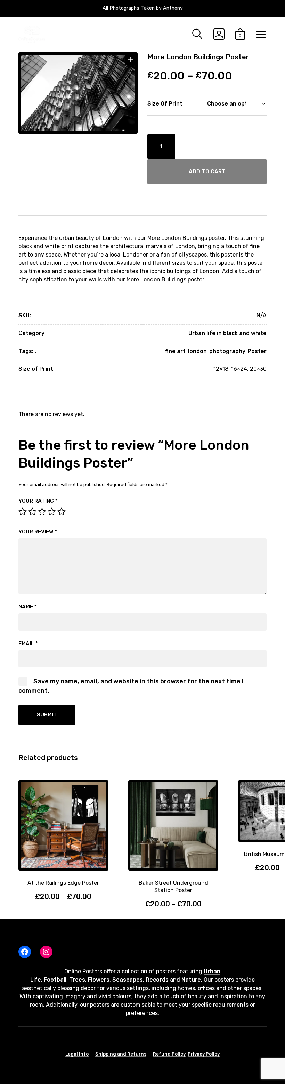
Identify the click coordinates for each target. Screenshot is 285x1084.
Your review (37, 532)
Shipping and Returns (120, 1054)
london (197, 351)
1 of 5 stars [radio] (22, 511)
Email (28, 643)
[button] (130, 59)
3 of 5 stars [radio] (42, 511)
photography (227, 351)
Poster (257, 351)
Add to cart (207, 171)
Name (27, 607)
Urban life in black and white (227, 333)
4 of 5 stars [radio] (52, 511)
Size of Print (164, 103)
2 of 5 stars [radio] (32, 511)
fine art (175, 351)
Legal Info (77, 1054)
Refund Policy (169, 1054)
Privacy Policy (204, 1054)
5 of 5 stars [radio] (61, 511)
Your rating (38, 501)
